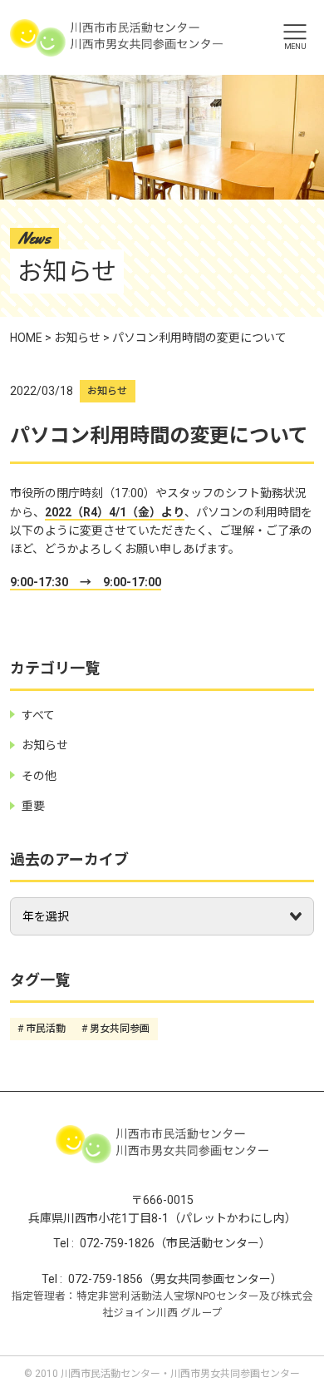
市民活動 (46, 1028)
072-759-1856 (105, 1279)
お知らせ (107, 391)
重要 (33, 805)
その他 (39, 775)
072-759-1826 (117, 1243)
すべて (38, 715)
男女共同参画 (120, 1028)
